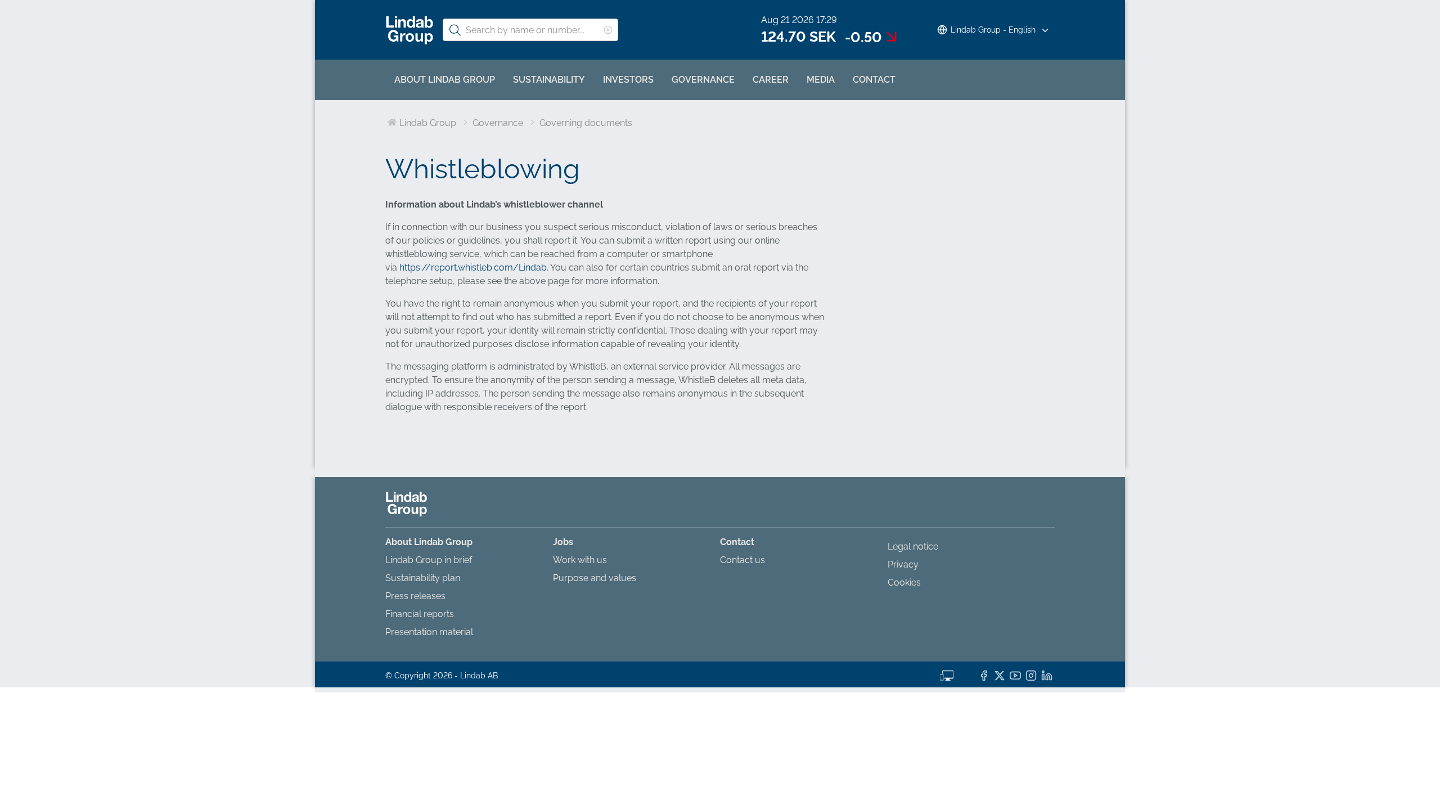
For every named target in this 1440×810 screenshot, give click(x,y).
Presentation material (429, 632)
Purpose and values (594, 578)
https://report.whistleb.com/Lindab (473, 267)
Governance (703, 79)
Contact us (742, 560)
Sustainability (549, 79)
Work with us (580, 560)
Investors (628, 79)
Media (821, 79)
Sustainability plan (422, 578)
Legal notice (913, 546)
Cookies (904, 582)
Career (771, 79)
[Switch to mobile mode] (946, 674)
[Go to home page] (409, 30)
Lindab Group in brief (428, 560)
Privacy (903, 564)
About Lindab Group (444, 79)
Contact (874, 79)
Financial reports (419, 614)
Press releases (415, 596)
